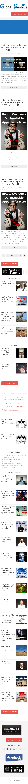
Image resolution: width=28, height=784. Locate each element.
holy (13, 397)
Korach (10, 399)
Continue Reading (14, 87)
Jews (19, 397)
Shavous (12, 404)
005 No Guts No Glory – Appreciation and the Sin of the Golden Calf (7, 316)
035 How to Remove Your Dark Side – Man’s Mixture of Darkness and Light (8, 635)
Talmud (9, 407)
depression (6, 395)
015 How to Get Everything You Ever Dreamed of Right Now (7, 571)
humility (16, 397)
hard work (10, 397)
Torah (10, 410)
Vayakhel (13, 410)
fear (19, 395)
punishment (3, 401)
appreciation (6, 393)
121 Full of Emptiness (5, 600)
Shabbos (8, 404)
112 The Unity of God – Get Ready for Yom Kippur (7, 299)
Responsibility (16, 402)
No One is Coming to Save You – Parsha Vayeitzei (7, 352)
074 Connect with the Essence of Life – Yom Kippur (7, 587)
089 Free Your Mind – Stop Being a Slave (6, 648)
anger (2, 393)
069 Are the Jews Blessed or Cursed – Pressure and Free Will (13, 47)
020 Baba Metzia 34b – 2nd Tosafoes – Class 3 (7, 422)
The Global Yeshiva (14, 6)
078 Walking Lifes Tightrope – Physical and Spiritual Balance (8, 510)
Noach (23, 399)
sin (19, 404)
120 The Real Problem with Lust (13, 463)
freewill (2, 397)
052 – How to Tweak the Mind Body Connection (7, 555)
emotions (14, 395)
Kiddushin (5, 399)
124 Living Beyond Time (6, 663)
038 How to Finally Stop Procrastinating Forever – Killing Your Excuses (7, 697)
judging (21, 397)
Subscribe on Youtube (19, 14)
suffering (3, 407)
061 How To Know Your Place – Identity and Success (7, 479)
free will (22, 395)
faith (17, 395)
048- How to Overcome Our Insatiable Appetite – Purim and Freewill (13, 102)
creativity (20, 393)
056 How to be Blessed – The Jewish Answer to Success (8, 331)
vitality (16, 410)
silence (16, 404)
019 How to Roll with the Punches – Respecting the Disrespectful (7, 494)
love (13, 399)
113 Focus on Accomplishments (7, 283)
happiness (6, 397)
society (21, 404)
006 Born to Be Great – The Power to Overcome (7, 680)
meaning (19, 399)
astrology (10, 393)
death (2, 395)
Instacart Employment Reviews (8, 455)
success (24, 404)
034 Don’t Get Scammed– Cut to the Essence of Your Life (7, 525)
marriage (16, 399)
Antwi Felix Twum (5, 465)
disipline (10, 395)
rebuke (10, 401)
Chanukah (16, 393)
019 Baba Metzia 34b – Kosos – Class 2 (7, 437)
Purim (7, 401)
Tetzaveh (13, 407)
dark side (24, 393)
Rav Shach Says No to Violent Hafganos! (7, 366)
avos (13, 393)
